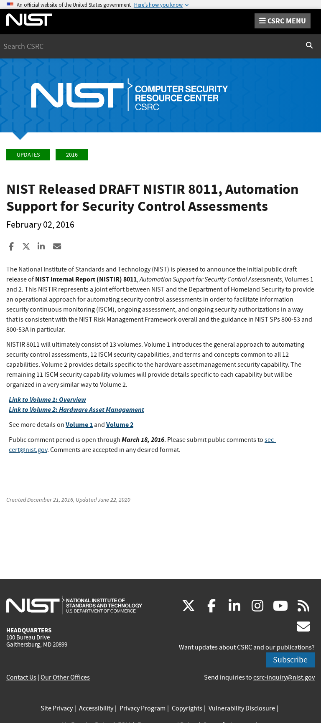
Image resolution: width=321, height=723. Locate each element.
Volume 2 (119, 424)
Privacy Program (143, 708)
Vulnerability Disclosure (242, 708)
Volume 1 (79, 424)
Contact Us (21, 677)
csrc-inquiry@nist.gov (284, 677)
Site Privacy (57, 708)
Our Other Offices (65, 677)
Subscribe (290, 660)
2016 (72, 155)
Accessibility (96, 708)
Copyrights (187, 708)
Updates (28, 155)
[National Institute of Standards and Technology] (74, 605)
